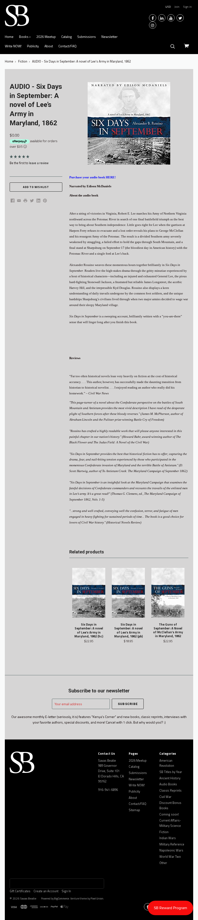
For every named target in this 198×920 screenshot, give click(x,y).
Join (176, 6)
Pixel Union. (97, 898)
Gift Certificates (20, 891)
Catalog (66, 36)
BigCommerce (61, 898)
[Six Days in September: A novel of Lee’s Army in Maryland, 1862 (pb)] (128, 592)
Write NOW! (13, 46)
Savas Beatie (28, 898)
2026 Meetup (46, 36)
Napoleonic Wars (171, 850)
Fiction (164, 831)
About (48, 46)
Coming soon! (169, 814)
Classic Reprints (170, 790)
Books (24, 36)
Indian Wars (167, 838)
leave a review (39, 162)
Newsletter (109, 36)
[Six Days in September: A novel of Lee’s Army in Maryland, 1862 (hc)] (89, 592)
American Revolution (166, 763)
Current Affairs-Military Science (170, 823)
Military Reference (171, 844)
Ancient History (169, 778)
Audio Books (168, 784)
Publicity (33, 46)
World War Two (170, 856)
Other (163, 862)
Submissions (86, 36)
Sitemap (134, 810)
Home (9, 36)
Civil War (165, 796)
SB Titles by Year (170, 771)
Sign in (187, 6)
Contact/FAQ (67, 46)
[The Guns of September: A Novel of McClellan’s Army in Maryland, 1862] (168, 592)
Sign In (66, 891)
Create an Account (46, 891)
